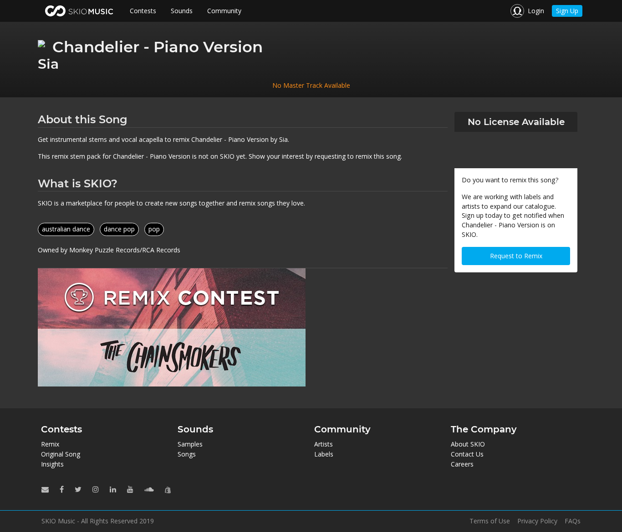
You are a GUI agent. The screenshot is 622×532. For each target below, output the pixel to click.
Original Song (60, 454)
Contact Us (467, 454)
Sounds (182, 10)
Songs (187, 454)
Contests (143, 10)
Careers (462, 464)
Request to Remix (516, 255)
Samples (190, 444)
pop (154, 229)
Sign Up (567, 10)
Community (224, 10)
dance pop (119, 229)
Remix (50, 444)
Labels (323, 454)
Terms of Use (489, 521)
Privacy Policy (537, 521)
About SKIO (468, 444)
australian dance (66, 229)
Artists (323, 444)
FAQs (573, 521)
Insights (52, 464)
